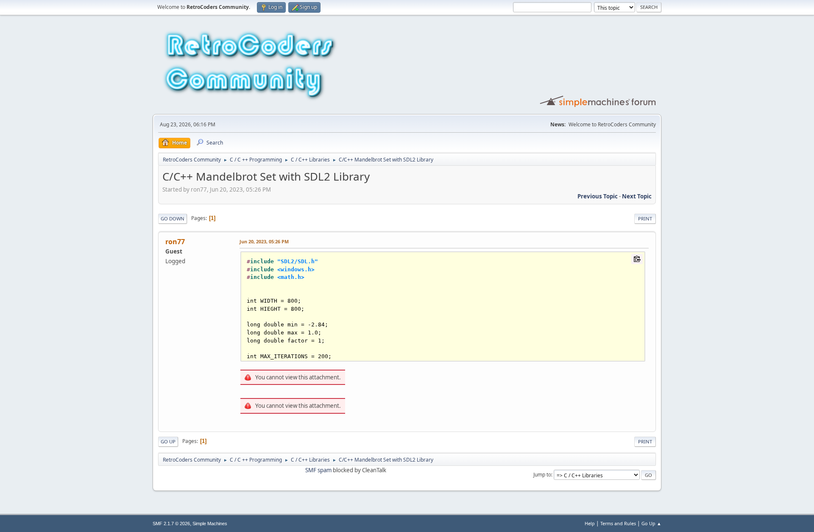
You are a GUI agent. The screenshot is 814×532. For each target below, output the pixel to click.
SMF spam (318, 470)
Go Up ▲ (651, 523)
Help (590, 523)
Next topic (637, 196)
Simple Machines (209, 523)
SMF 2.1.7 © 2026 (171, 523)
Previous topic (597, 196)
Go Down (172, 218)
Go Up (168, 441)
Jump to (542, 474)
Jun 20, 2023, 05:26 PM (264, 241)
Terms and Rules (618, 523)
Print (645, 218)
